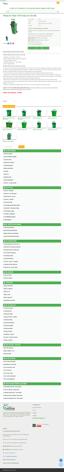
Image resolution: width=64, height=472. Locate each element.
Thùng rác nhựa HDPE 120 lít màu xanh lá (24, 118)
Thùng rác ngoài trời (8, 297)
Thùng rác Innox (7, 294)
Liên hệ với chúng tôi (37, 407)
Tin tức (34, 410)
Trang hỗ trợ (46, 48)
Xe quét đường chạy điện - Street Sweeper (12, 386)
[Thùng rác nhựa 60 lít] (54, 112)
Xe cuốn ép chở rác (8, 159)
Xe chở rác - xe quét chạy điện (10, 182)
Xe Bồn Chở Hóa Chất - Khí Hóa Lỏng (11, 249)
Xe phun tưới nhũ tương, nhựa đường (11, 236)
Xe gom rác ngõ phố (8, 278)
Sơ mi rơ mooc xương (8, 373)
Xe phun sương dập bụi (8, 180)
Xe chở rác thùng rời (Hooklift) (10, 156)
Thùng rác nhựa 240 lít (37, 129)
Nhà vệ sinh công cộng (8, 347)
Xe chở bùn (6, 171)
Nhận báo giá (32, 48)
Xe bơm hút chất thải (8, 153)
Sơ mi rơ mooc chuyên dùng (9, 361)
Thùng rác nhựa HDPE (8, 285)
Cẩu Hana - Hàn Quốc (8, 340)
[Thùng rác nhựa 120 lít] (54, 124)
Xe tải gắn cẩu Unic (8, 311)
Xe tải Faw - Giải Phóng (8, 190)
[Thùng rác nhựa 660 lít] (9, 124)
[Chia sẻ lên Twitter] (11, 43)
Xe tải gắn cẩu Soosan (8, 308)
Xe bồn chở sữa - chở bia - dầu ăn (11, 267)
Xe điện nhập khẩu (7, 219)
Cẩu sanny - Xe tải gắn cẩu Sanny (11, 337)
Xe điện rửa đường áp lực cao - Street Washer (13, 398)
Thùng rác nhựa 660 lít (7, 129)
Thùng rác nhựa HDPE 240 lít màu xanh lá (9, 118)
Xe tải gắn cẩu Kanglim (8, 325)
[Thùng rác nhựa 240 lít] (39, 124)
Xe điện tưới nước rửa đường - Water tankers (13, 395)
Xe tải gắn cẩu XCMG (8, 328)
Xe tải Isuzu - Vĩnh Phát (8, 199)
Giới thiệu (34, 415)
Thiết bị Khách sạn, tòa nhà (9, 300)
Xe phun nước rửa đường (9, 162)
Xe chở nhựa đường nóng (9, 227)
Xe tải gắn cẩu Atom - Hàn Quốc (10, 316)
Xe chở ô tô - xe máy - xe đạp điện (11, 261)
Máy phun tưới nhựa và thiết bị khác (11, 233)
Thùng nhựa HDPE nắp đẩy (8, 141)
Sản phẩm (35, 413)
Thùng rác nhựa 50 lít (22, 129)
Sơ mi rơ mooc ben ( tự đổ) (9, 367)
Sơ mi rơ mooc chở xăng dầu (10, 376)
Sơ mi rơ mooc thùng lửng (9, 379)
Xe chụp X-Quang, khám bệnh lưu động (12, 205)
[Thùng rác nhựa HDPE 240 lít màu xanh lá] (9, 112)
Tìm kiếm (21, 146)
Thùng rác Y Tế (7, 291)
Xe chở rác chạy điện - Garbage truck (11, 389)
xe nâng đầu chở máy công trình (10, 264)
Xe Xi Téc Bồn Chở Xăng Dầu (10, 252)
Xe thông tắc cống (7, 177)
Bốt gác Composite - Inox (9, 350)
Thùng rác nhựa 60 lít (52, 118)
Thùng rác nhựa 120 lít (52, 129)
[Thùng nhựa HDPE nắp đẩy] (9, 136)
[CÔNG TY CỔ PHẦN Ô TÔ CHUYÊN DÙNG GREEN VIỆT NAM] (5, 3)
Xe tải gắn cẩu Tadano (8, 314)
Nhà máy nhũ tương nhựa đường (10, 230)
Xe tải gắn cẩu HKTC (8, 331)
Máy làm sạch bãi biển (8, 168)
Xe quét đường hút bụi (8, 165)
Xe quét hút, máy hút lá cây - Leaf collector (13, 392)
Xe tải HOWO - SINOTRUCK (9, 214)
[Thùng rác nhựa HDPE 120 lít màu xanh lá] (24, 112)
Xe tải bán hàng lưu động (9, 211)
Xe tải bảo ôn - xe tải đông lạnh (10, 193)
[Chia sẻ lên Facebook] (8, 43)
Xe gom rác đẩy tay (8, 275)
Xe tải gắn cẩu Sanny (8, 319)
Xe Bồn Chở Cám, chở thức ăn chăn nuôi (12, 247)
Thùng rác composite (8, 288)
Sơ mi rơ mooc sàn (7, 370)
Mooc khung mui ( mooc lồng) (10, 364)
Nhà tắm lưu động (7, 353)
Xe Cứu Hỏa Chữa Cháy (8, 258)
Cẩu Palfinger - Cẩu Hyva (9, 334)
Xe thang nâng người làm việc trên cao (12, 244)
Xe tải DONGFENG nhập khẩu (9, 216)
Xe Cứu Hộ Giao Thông (8, 255)
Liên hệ (39, 48)
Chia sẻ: (5, 43)
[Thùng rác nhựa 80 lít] (39, 112)
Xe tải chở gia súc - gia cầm (9, 196)
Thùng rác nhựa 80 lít (37, 118)
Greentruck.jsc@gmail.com (11, 456)
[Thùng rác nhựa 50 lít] (24, 124)
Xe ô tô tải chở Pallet (8, 202)
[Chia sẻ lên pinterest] (13, 43)
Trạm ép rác (6, 174)
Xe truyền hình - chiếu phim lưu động (11, 208)
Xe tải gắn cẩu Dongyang (9, 322)
